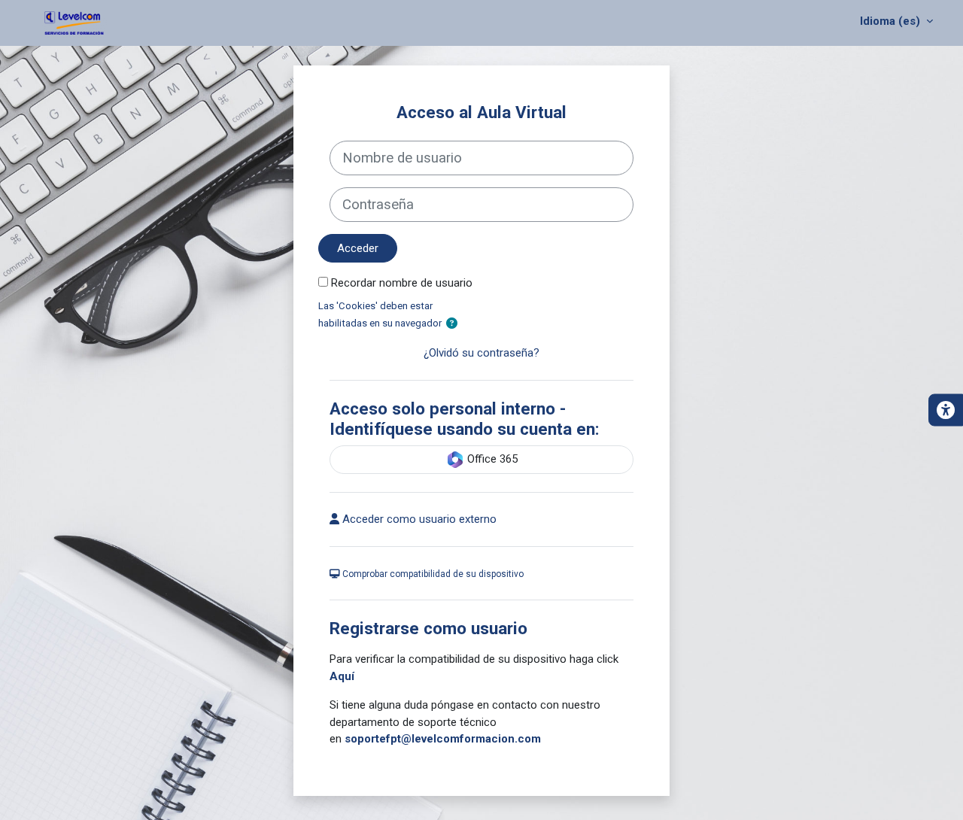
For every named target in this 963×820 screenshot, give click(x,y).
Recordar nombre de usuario (401, 283)
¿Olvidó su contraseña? (481, 353)
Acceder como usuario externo (418, 519)
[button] (452, 323)
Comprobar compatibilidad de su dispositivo (432, 574)
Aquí (342, 676)
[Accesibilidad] (945, 410)
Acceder (357, 248)
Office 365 (491, 459)
